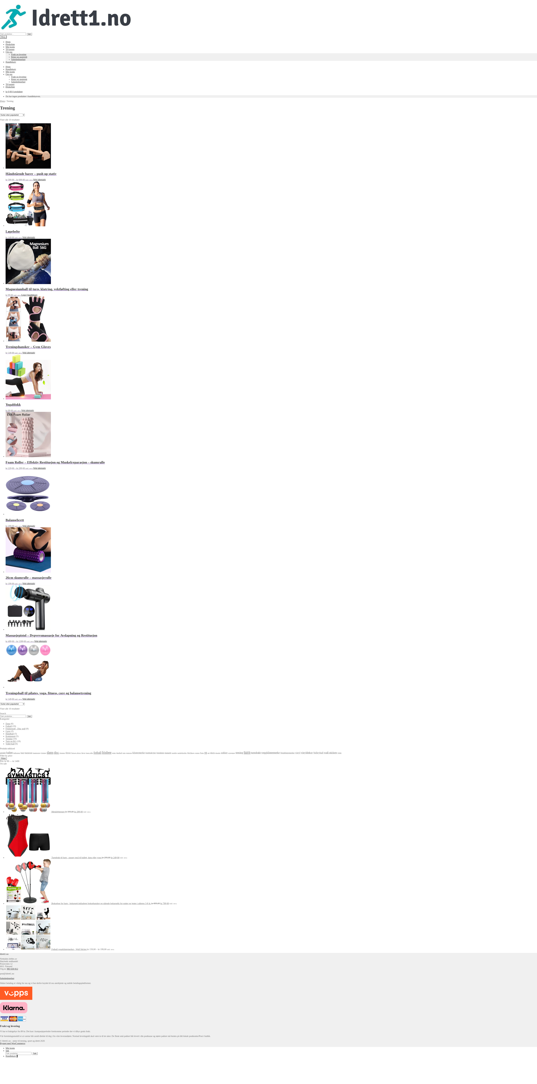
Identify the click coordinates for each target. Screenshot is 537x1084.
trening (239, 752)
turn (247, 752)
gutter (114, 753)
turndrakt (256, 752)
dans (50, 752)
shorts (212, 753)
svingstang (231, 753)
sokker (224, 752)
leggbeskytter (150, 753)
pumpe (197, 753)
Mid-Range (191, 753)
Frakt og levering (18, 54)
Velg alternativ (39, 180)
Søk (29, 34)
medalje (174, 753)
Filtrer (3, 758)
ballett (9, 752)
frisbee (106, 752)
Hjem (8, 42)
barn (22, 753)
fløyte (83, 753)
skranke (217, 753)
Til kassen (10, 49)
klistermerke (138, 752)
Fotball (9, 726)
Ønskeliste (10, 44)
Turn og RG (11, 741)
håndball (119, 753)
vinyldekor (307, 752)
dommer (62, 753)
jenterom (129, 753)
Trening (9, 739)
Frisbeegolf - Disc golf (15, 729)
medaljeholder (182, 753)
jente (124, 753)
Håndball (10, 734)
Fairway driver (76, 753)
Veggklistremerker (287, 753)
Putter (202, 753)
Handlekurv (11, 62)
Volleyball (10, 744)
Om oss (9, 52)
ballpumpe (16, 753)
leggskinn (160, 753)
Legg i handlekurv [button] (29, 295)
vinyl (297, 752)
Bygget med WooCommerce (12, 1043)
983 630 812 (12, 969)
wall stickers (330, 752)
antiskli (3, 753)
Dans (8, 723)
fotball (97, 752)
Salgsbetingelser (18, 59)
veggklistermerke (270, 752)
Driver (68, 753)
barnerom (28, 753)
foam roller (89, 753)
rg (205, 752)
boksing (43, 753)
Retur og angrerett (19, 57)
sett (209, 753)
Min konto (10, 47)
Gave (8, 731)
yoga (339, 753)
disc (56, 752)
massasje (168, 753)
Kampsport (10, 736)
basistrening (37, 753)
